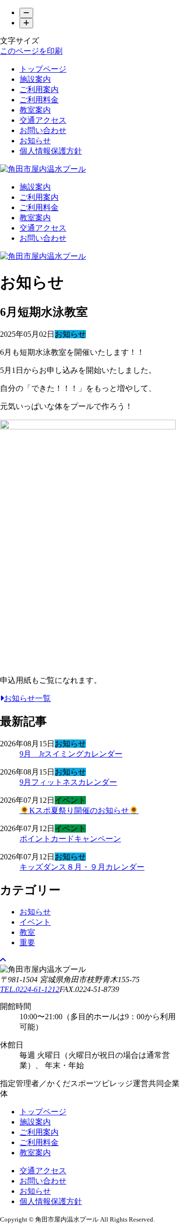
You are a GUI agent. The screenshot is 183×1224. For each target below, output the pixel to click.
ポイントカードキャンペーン (70, 839)
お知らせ (35, 140)
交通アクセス (43, 120)
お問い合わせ (43, 130)
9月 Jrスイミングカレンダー (71, 754)
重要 (27, 942)
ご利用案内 (39, 89)
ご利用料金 (39, 100)
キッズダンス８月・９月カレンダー (82, 867)
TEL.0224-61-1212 (30, 989)
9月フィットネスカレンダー (68, 782)
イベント (35, 922)
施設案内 (35, 79)
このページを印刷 (31, 51)
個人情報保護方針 (51, 151)
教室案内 (35, 110)
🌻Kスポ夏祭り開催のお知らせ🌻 (79, 810)
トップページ (43, 69)
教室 (27, 932)
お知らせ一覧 (27, 698)
